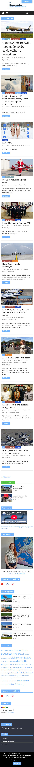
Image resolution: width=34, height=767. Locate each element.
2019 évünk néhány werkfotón (16, 357)
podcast (4, 109)
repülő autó (4, 675)
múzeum (26, 670)
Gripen (8, 661)
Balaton (18, 650)
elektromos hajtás (21, 657)
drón (23, 654)
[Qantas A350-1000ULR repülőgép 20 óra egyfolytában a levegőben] (6, 632)
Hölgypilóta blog (6, 667)
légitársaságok (6, 60)
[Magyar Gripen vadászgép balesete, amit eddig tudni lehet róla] (6, 595)
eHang (3, 658)
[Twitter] (2, 584)
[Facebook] (7, 584)
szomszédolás (19, 678)
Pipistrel (9, 673)
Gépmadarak (9, 177)
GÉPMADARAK (5, 728)
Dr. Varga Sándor (16, 106)
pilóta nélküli (4, 673)
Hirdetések (4, 738)
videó (10, 364)
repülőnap (20, 675)
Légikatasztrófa (6, 670)
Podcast (18, 93)
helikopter (13, 662)
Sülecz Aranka (15, 455)
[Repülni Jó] (17, 2)
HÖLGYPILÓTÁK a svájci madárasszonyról (20, 497)
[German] (4, 707)
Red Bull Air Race (24, 672)
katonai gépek (16, 667)
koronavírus (5, 319)
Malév (21, 670)
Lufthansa (28, 667)
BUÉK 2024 (7, 143)
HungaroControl (9, 362)
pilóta (10, 412)
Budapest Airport (25, 455)
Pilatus (30, 670)
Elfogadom (17, 764)
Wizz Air (13, 684)
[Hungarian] (7, 707)
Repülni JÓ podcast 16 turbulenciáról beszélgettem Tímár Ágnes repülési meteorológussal (15, 100)
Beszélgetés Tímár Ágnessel (17, 573)
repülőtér (26, 675)
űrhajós (23, 685)
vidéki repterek (22, 680)
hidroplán (22, 661)
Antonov (12, 650)
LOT (22, 667)
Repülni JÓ (14, 57)
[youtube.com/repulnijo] (2, 696)
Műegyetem (5, 412)
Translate (12, 712)
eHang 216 (7, 658)
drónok (21, 360)
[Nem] (32, 759)
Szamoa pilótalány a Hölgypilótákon (19, 487)
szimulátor (24, 362)
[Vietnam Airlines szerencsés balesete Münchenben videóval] (6, 605)
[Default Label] (13, 696)
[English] (2, 707)
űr (19, 684)
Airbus (8, 39)
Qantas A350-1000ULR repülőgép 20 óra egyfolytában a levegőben (16, 48)
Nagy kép (15, 261)
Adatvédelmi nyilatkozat (7, 741)
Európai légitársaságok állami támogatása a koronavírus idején (15, 312)
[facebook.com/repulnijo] (7, 696)
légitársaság (16, 670)
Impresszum (4, 744)
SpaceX (12, 678)
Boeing (25, 650)
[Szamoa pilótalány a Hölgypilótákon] (6, 486)
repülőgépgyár (11, 675)
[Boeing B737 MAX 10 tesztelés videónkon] (6, 623)
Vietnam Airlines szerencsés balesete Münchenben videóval (22, 606)
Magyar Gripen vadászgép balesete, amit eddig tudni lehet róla (22, 597)
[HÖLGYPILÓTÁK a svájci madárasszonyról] (6, 495)
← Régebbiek (6, 477)
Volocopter (4, 685)
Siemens (8, 678)
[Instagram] (13, 584)
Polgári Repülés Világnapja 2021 (16, 223)
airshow (8, 650)
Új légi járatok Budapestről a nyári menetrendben (15, 451)
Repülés (23, 39)
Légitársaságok (15, 39)
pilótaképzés (15, 412)
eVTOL (3, 661)
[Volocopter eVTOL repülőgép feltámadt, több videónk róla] (6, 614)
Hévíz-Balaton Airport (22, 664)
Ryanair (3, 678)
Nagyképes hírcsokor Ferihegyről (11, 265)
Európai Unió (22, 317)
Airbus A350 (22, 57)
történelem (5, 364)
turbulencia (10, 109)
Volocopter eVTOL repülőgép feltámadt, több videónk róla (21, 616)
